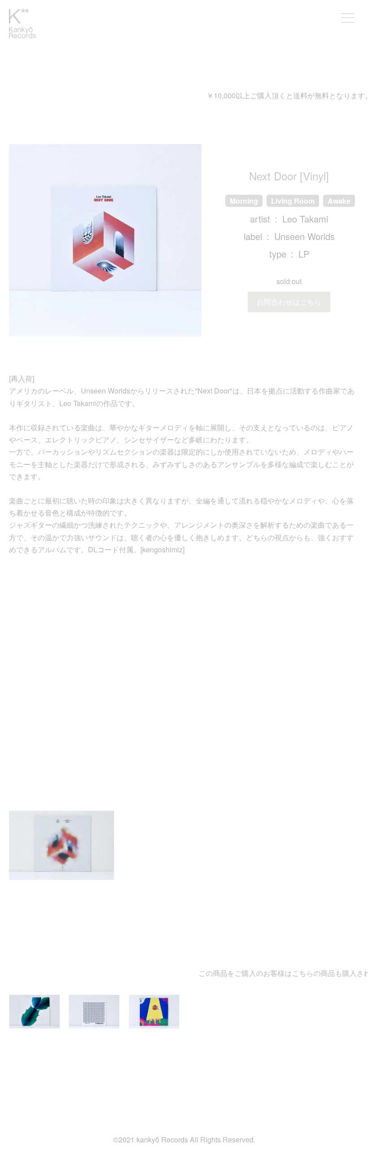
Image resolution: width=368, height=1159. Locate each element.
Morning (244, 201)
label (253, 236)
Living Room (293, 201)
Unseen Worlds (304, 236)
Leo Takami (305, 218)
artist (260, 218)
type (277, 253)
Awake (339, 201)
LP (303, 253)
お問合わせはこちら (289, 302)
